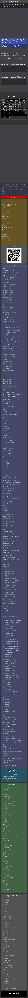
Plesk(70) (11, 110)
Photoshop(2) (4, 110)
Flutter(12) (4, 104)
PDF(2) (14, 108)
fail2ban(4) (24, 114)
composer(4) (17, 114)
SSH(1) (16, 110)
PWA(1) (24, 108)
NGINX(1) (10, 108)
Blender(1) (4, 102)
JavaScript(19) (5, 106)
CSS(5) (15, 102)
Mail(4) (19, 106)
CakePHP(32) (22, 102)
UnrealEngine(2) (5, 112)
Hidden (3, 100)
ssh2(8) (8, 117)
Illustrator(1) (19, 104)
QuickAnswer (5, 1)
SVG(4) (21, 110)
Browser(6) (10, 102)
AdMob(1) (17, 100)
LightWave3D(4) (12, 106)
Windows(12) (4, 114)
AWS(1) (11, 100)
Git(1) (9, 104)
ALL (7, 100)
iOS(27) (3, 117)
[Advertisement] (14, 23)
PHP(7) (19, 108)
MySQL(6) (4, 108)
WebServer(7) (22, 112)
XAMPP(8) (11, 114)
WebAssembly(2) (13, 112)
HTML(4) (14, 104)
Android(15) (23, 100)
